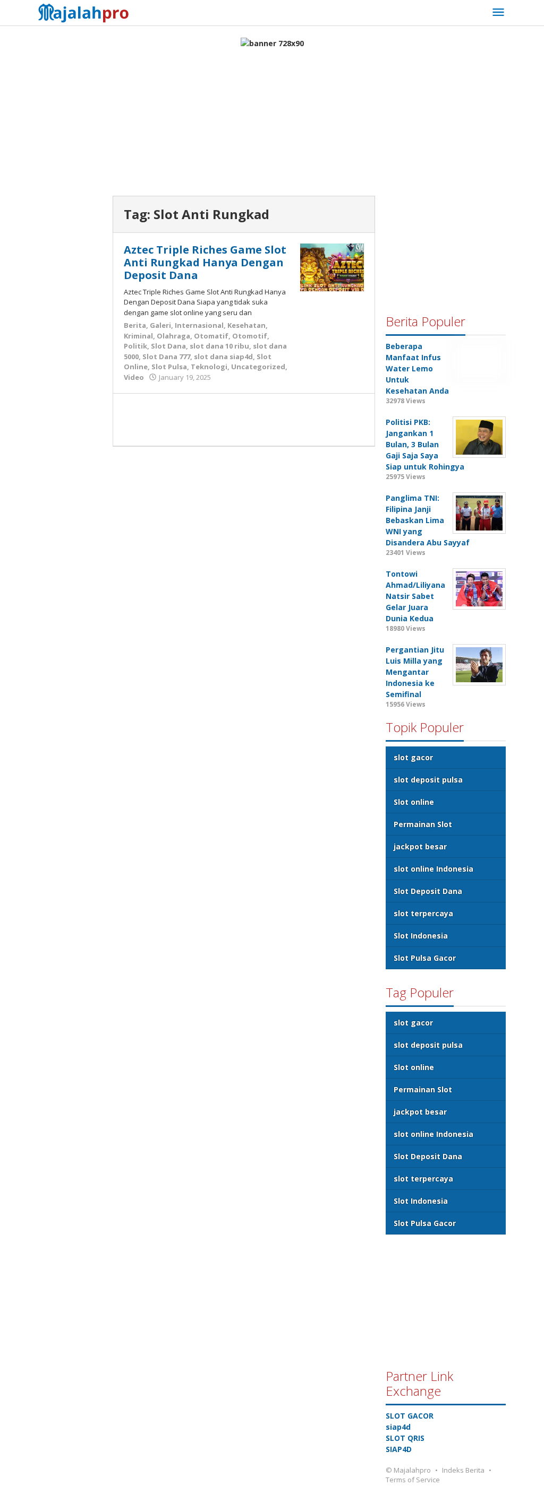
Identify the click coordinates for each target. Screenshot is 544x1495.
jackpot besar (420, 846)
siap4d (398, 1427)
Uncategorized (258, 366)
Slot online (414, 802)
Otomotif (249, 336)
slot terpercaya (423, 913)
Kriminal (138, 336)
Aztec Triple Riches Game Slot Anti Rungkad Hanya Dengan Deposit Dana (205, 262)
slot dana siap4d (223, 356)
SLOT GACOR (410, 1416)
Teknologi (209, 366)
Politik (135, 346)
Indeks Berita (463, 1470)
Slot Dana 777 (166, 356)
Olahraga (173, 336)
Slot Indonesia (421, 936)
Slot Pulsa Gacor (425, 958)
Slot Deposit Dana (428, 891)
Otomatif (211, 336)
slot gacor (413, 757)
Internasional (199, 325)
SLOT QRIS (405, 1438)
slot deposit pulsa (428, 780)
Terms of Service (413, 1479)
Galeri (160, 325)
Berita (135, 325)
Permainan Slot (423, 824)
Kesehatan (246, 325)
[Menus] (498, 12)
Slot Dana (168, 346)
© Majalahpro (408, 1470)
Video (134, 377)
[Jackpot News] (86, 11)
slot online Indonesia (433, 869)
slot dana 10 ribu (219, 346)
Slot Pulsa (169, 366)
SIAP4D (399, 1449)
